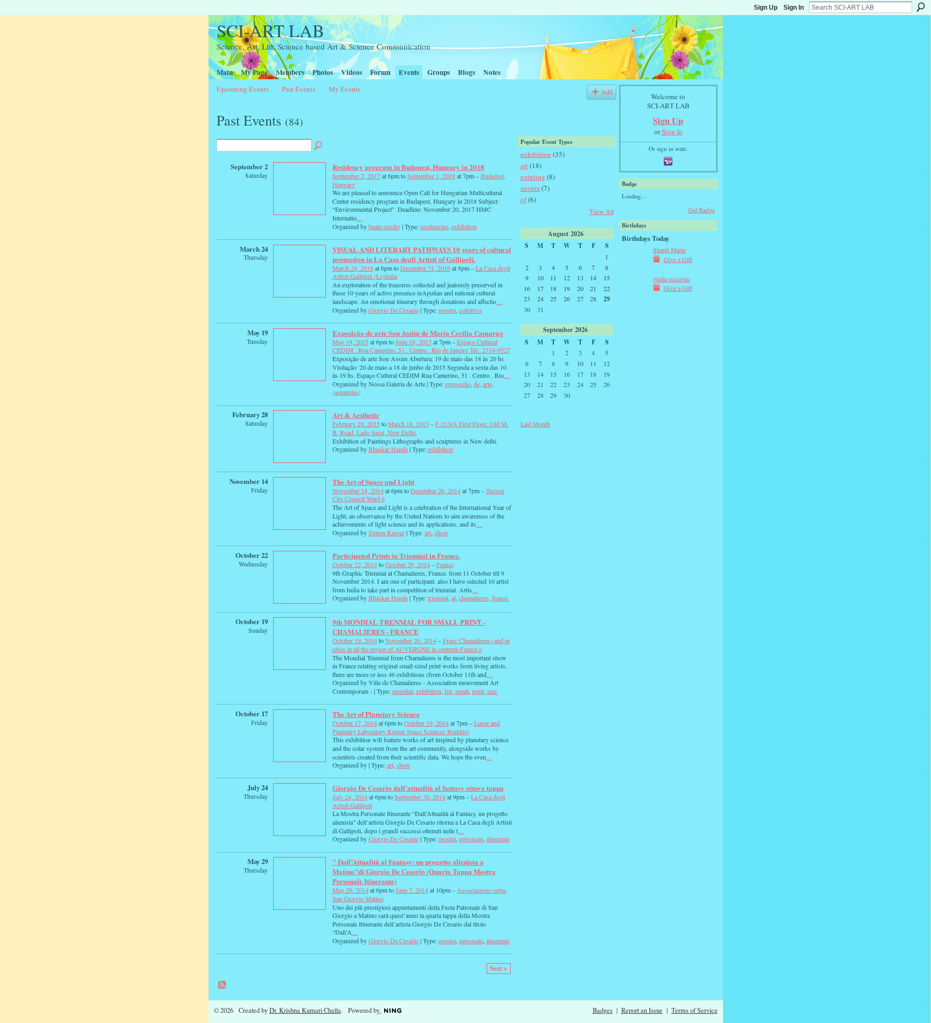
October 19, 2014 (354, 640)
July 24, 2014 (349, 796)
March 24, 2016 (352, 268)
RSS (222, 985)
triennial (438, 597)
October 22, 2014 (354, 564)
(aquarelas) (346, 392)
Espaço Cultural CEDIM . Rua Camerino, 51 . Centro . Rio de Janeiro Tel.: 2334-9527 (421, 346)
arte (487, 383)
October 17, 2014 (354, 722)
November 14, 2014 (358, 490)
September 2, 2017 (356, 175)
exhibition (464, 226)
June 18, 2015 (413, 341)
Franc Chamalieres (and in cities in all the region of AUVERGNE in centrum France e (421, 644)
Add (607, 92)
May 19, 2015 (350, 341)
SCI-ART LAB (270, 30)
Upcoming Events (243, 89)
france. (500, 597)
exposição (457, 383)
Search (920, 7)
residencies (434, 226)
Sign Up (765, 7)
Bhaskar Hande (388, 449)
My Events (344, 89)
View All (601, 211)
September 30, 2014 (420, 796)
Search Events (319, 146)
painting (532, 177)
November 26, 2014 (410, 640)
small (462, 691)
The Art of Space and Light (373, 481)
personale (471, 838)
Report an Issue (642, 1010)
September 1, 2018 (431, 175)
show (441, 532)
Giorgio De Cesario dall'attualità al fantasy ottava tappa (418, 788)
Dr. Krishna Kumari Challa (305, 1010)
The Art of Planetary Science (376, 714)
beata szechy (384, 226)
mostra (447, 310)
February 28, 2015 (356, 423)
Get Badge (701, 209)
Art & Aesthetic (355, 415)
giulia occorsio (671, 278)
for (448, 691)
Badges (603, 1010)
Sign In (793, 7)
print (478, 691)
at (453, 597)
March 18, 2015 (408, 423)
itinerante (498, 838)
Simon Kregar (387, 532)
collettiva (470, 310)
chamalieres (474, 597)
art (428, 532)
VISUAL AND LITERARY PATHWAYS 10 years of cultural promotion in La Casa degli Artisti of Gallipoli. (421, 254)
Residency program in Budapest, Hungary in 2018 (408, 167)
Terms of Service (694, 1010)
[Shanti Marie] (635, 259)
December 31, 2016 (425, 268)
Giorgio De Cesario (394, 310)
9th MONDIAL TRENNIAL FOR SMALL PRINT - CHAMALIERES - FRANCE (408, 627)
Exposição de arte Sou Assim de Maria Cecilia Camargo (417, 333)
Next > (498, 968)
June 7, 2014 (411, 890)
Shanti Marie (669, 249)
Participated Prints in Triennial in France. (396, 555)
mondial (402, 691)
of (523, 199)
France (445, 564)
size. (492, 691)
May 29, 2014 (350, 890)
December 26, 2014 (436, 490)
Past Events (298, 89)
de (477, 383)
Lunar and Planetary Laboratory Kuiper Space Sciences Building (416, 727)
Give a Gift (678, 259)
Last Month (535, 423)
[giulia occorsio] (635, 288)
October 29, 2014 (407, 564)
